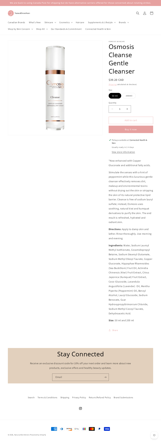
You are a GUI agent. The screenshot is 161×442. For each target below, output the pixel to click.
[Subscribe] (105, 377)
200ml (131, 96)
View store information (123, 152)
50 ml (115, 95)
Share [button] (115, 330)
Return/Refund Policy (100, 397)
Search (31, 397)
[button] (50, 22)
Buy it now (131, 129)
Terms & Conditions (47, 397)
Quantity (113, 102)
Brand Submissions (123, 397)
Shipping (113, 84)
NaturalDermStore (22, 435)
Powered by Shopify (38, 435)
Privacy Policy (79, 397)
